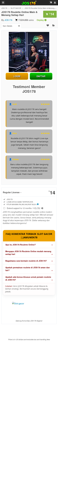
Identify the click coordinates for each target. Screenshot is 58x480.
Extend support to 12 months (25, 208)
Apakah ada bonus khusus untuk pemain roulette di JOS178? (28, 278)
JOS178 (4, 8)
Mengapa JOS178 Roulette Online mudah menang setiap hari (28, 252)
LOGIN (17, 76)
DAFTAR (41, 76)
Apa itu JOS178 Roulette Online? (20, 244)
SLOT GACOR (16, 8)
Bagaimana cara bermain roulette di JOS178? (26, 260)
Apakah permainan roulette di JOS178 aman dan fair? (27, 269)
